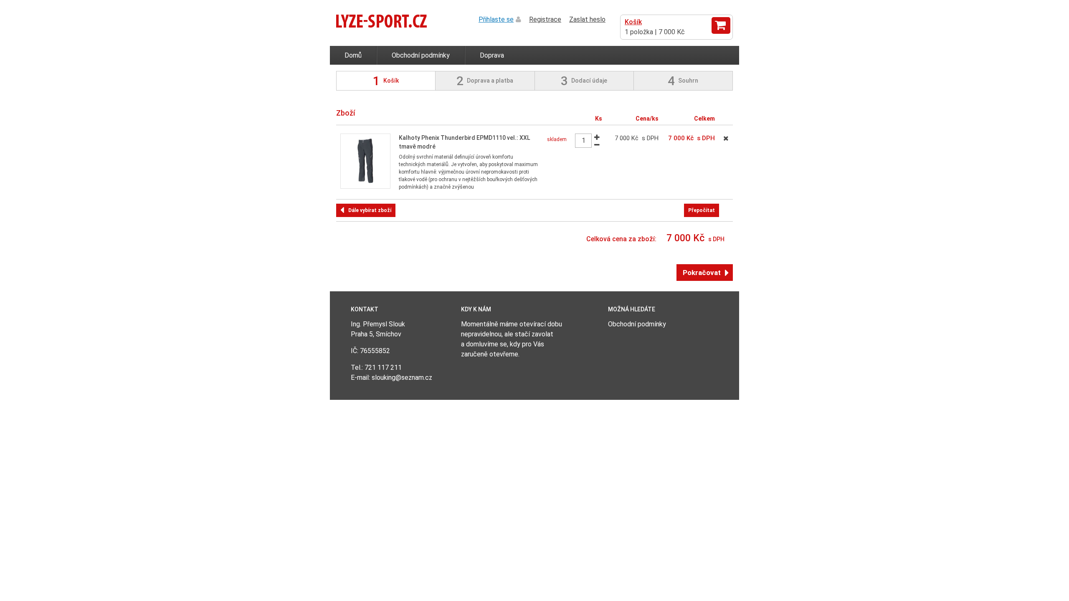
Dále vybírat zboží (369, 210)
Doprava (492, 55)
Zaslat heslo (587, 19)
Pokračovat (702, 272)
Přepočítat (701, 210)
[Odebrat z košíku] (726, 138)
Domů (353, 55)
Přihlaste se (496, 19)
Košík (633, 22)
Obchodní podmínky (421, 55)
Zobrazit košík (721, 25)
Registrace (545, 19)
